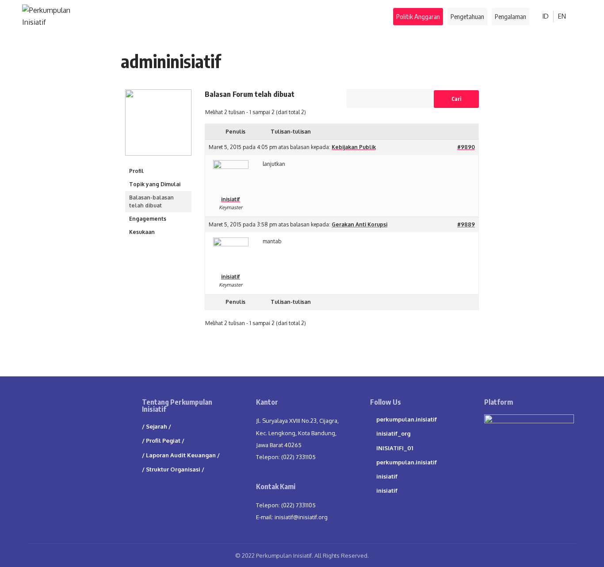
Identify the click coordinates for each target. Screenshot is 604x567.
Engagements (147, 218)
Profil (136, 171)
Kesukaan (142, 232)
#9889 (466, 224)
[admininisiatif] (158, 126)
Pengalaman (510, 16)
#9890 (466, 147)
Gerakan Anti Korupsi (359, 224)
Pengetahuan (467, 16)
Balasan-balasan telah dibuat (151, 201)
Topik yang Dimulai (154, 184)
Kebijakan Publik (354, 147)
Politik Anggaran (418, 16)
